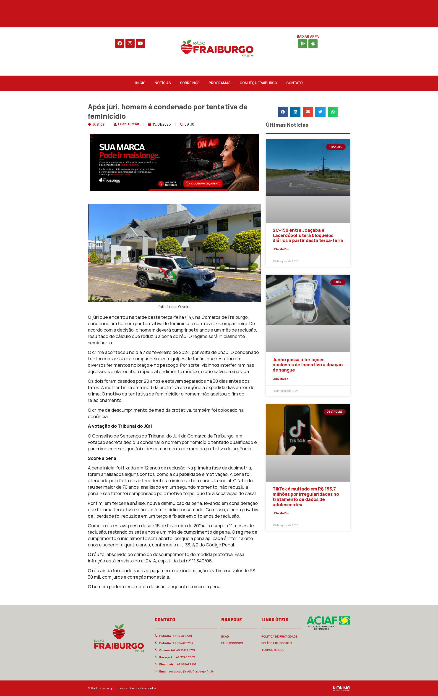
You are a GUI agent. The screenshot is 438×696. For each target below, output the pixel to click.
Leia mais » (281, 249)
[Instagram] (130, 43)
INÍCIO (140, 83)
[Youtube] (140, 43)
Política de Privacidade (279, 636)
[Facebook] (119, 43)
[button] (283, 112)
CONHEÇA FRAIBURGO (258, 83)
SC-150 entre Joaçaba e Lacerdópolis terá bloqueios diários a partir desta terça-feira (308, 235)
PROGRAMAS (220, 83)
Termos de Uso (272, 649)
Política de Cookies (276, 643)
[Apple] (313, 43)
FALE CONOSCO (232, 643)
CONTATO (294, 83)
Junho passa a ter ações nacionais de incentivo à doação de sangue (308, 365)
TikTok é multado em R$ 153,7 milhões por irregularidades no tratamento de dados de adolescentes (306, 496)
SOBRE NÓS (190, 83)
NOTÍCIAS (163, 83)
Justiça (98, 124)
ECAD (225, 636)
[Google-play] (302, 43)
